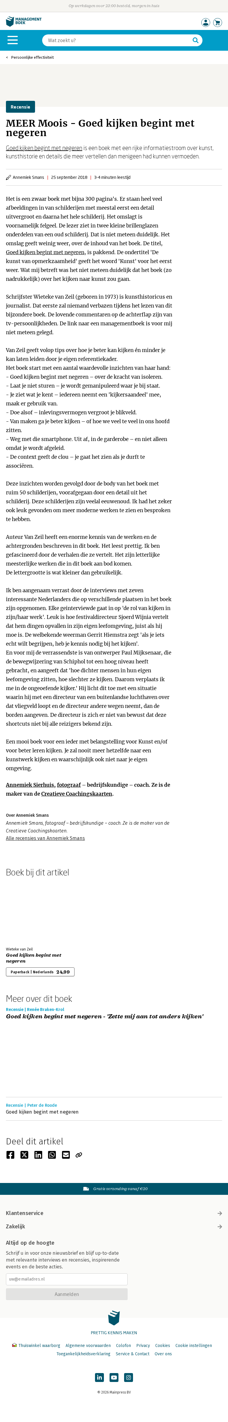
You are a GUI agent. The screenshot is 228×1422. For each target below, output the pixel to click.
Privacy (143, 1345)
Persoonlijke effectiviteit (32, 57)
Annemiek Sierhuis (30, 785)
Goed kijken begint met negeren (44, 147)
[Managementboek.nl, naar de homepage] (24, 25)
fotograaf (69, 785)
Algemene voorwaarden (88, 1345)
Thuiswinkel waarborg (39, 1345)
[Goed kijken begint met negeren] (27, 910)
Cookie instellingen (193, 1345)
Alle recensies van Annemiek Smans (45, 838)
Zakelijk (15, 1226)
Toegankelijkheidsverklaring (83, 1353)
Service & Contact (132, 1353)
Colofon (123, 1345)
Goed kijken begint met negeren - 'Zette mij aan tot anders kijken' (104, 1016)
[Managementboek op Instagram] (128, 1377)
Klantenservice (24, 1213)
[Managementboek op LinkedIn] (99, 1377)
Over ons (163, 1353)
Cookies (162, 1345)
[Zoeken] (195, 40)
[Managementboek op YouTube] (114, 1377)
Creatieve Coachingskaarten (76, 794)
